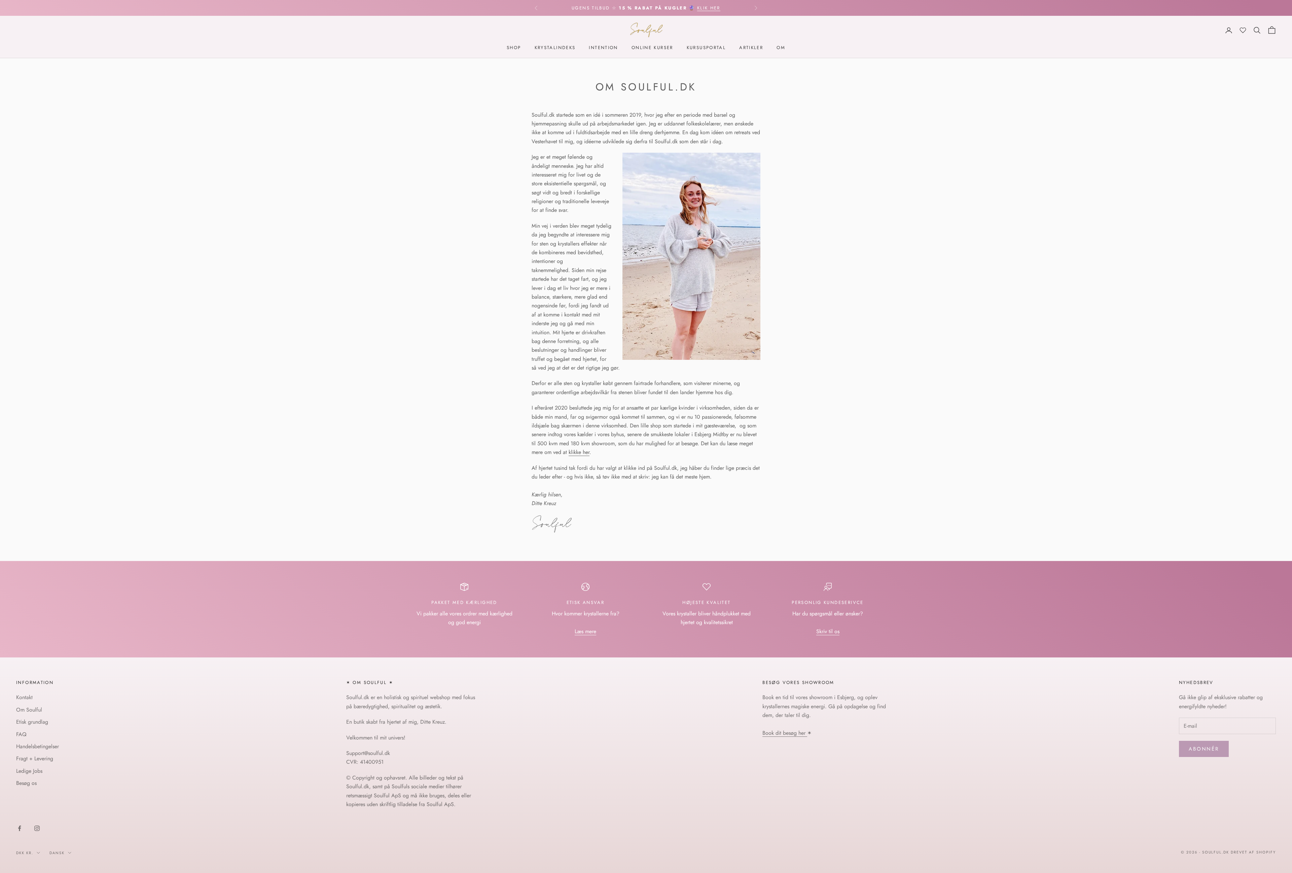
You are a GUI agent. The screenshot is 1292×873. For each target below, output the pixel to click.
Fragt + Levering (34, 758)
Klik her (708, 8)
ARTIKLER (751, 48)
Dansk (57, 853)
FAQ (21, 734)
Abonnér (1204, 749)
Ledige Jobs (29, 771)
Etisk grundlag (32, 722)
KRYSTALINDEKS (555, 48)
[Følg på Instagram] (37, 828)
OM (781, 48)
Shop (514, 48)
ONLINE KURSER (652, 48)
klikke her (579, 452)
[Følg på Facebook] (19, 828)
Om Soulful (29, 710)
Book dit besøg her (784, 733)
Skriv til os (827, 631)
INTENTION (603, 48)
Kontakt (24, 697)
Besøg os (26, 783)
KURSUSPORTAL (706, 48)
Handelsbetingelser (37, 746)
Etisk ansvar (586, 602)
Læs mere (585, 631)
